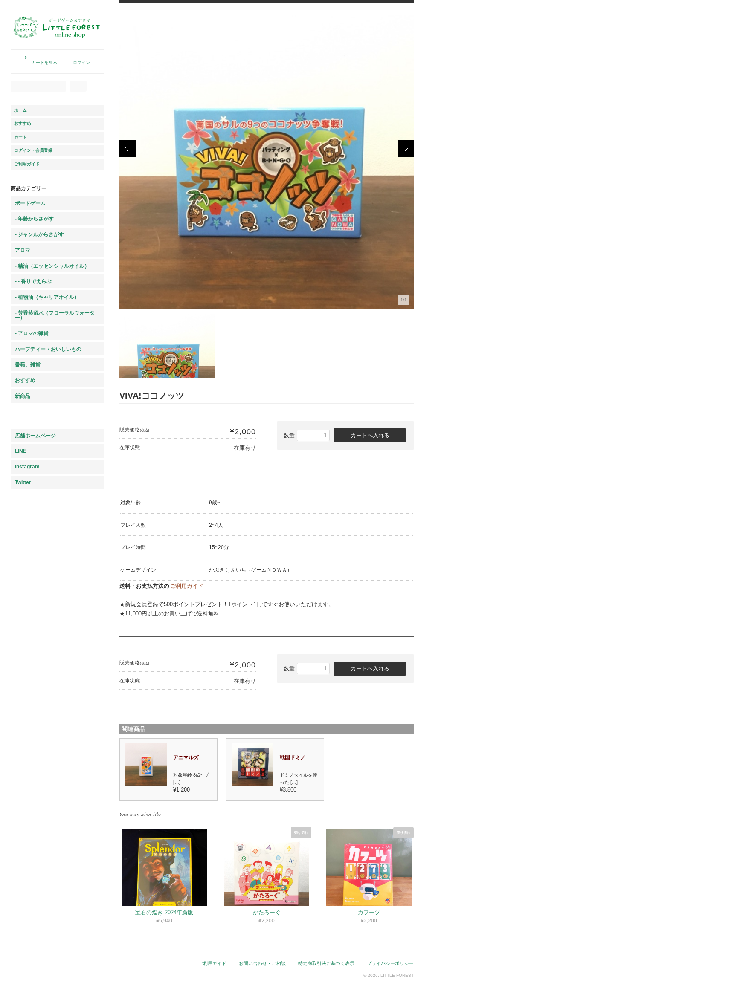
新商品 (22, 396)
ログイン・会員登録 (33, 150)
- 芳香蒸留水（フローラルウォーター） (55, 315)
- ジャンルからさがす (39, 234)
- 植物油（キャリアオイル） (47, 297)
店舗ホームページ (35, 435)
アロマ (22, 250)
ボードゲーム (30, 203)
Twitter (23, 482)
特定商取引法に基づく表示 (326, 963)
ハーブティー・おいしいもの (48, 349)
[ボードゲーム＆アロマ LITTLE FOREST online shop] (57, 45)
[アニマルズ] (146, 783)
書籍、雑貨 (28, 364)
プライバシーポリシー (390, 963)
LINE (20, 451)
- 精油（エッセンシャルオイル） (52, 266)
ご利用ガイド (186, 586)
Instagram (27, 466)
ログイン (81, 62)
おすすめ (22, 123)
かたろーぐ (267, 912)
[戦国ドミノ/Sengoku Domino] (253, 783)
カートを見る (41, 60)
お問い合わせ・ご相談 (262, 963)
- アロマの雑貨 (32, 333)
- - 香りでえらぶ (33, 281)
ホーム (20, 110)
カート (20, 137)
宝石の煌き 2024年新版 (164, 912)
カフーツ (369, 912)
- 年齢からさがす (34, 218)
